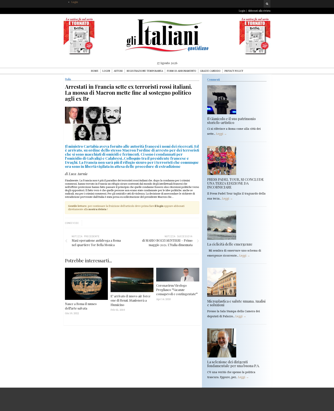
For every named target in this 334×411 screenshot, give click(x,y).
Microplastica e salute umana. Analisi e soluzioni (236, 303)
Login (74, 2)
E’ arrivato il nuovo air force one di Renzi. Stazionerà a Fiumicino (130, 300)
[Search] (267, 4)
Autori (118, 70)
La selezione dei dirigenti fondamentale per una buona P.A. (233, 364)
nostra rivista (97, 209)
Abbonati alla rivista (259, 10)
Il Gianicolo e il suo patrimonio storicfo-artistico (231, 120)
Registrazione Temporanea (145, 70)
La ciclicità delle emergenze (229, 244)
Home (94, 70)
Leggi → (221, 134)
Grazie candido (210, 70)
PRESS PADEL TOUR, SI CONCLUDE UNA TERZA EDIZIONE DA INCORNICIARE (235, 183)
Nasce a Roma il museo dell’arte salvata (81, 306)
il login (159, 206)
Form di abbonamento (181, 70)
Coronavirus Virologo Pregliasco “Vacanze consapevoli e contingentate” (177, 289)
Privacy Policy (233, 70)
